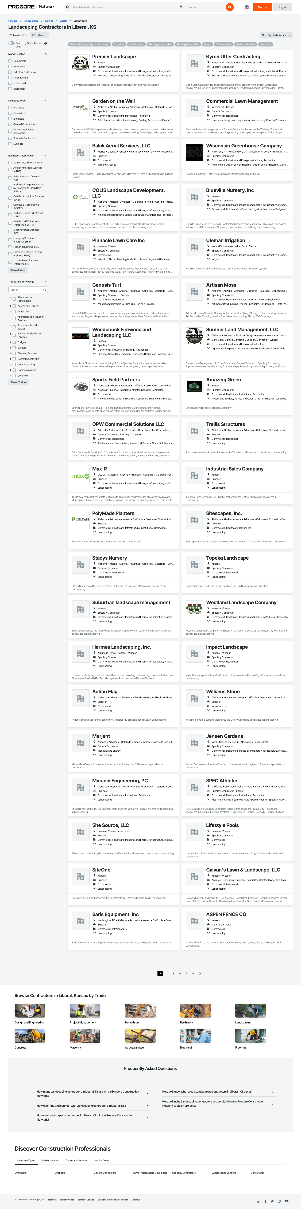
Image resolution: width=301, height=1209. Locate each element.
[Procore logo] (21, 7)
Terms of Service (86, 1199)
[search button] (230, 7)
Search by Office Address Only (29, 45)
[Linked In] (258, 1201)
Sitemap (136, 1199)
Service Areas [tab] (101, 1160)
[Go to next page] (200, 973)
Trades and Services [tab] (76, 1160)
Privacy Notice (67, 1199)
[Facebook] (265, 1201)
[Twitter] (272, 1201)
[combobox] (205, 7)
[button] (10, 61)
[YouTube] (286, 1201)
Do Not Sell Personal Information (113, 1199)
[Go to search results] (45, 290)
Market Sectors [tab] (50, 1160)
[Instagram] (279, 1201)
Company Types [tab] (26, 1160)
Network (47, 7)
